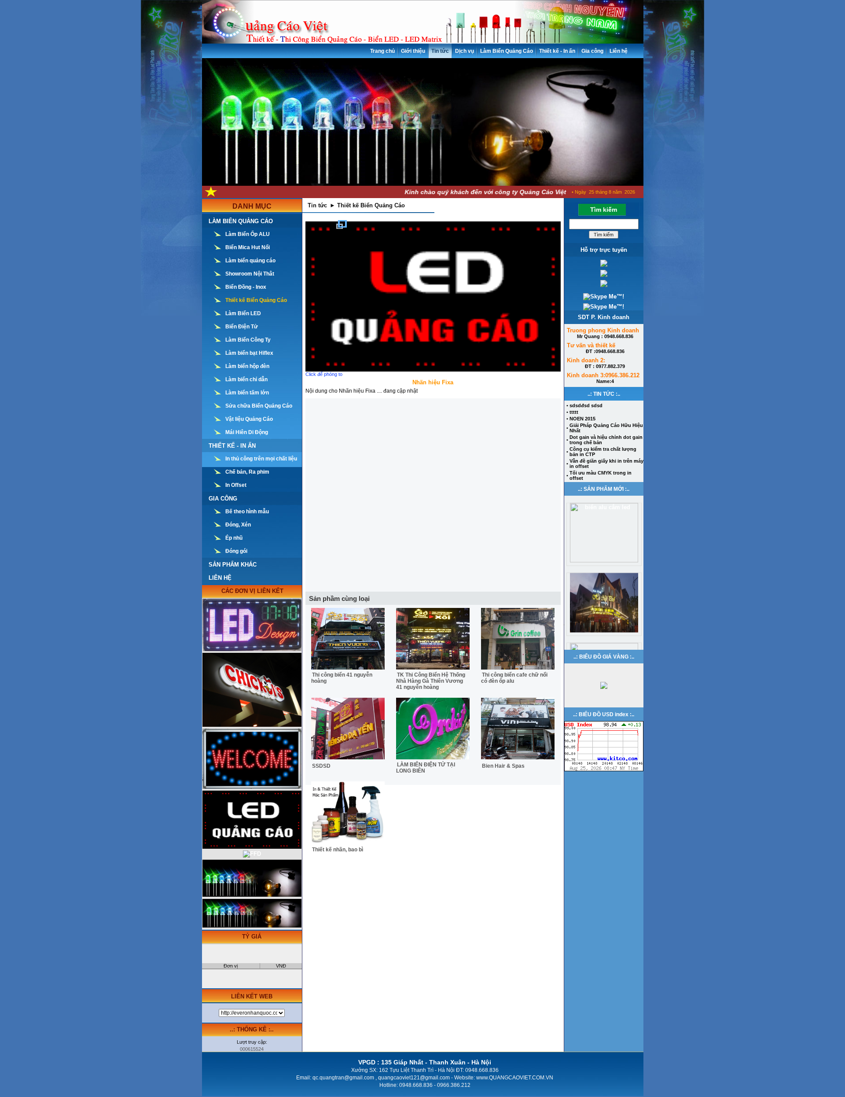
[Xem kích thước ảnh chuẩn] (433, 296)
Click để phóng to (323, 374)
